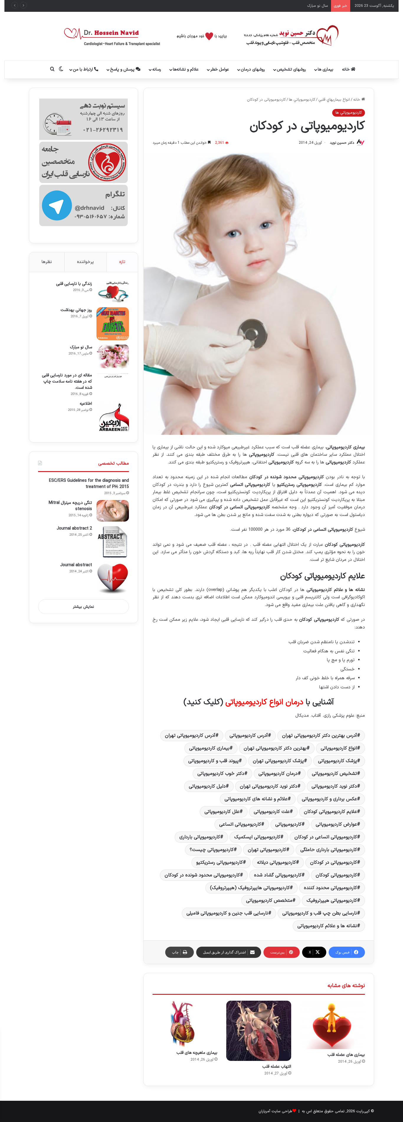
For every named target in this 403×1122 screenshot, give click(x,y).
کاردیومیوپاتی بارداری (199, 837)
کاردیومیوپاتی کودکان (336, 875)
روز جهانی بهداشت (76, 310)
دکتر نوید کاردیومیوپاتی (334, 786)
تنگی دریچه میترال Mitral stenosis (70, 506)
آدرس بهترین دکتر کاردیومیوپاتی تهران (319, 735)
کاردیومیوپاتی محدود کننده (330, 887)
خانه (346, 69)
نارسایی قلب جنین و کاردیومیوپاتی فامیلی (227, 913)
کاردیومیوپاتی (288, 824)
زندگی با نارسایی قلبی (74, 284)
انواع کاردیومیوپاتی (339, 748)
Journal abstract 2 (74, 528)
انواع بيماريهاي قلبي (334, 100)
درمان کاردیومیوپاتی (278, 773)
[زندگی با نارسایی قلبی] (112, 292)
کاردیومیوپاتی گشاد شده (278, 875)
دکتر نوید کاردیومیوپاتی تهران (268, 786)
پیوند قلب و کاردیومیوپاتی (213, 761)
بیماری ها (325, 69)
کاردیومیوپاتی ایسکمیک (257, 837)
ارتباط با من (83, 69)
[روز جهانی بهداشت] (112, 324)
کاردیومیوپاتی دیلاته (276, 862)
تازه (122, 262)
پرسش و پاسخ (123, 69)
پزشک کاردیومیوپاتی (337, 761)
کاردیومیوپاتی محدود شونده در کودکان (202, 875)
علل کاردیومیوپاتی (222, 811)
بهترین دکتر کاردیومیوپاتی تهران (275, 748)
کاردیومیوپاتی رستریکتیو (219, 862)
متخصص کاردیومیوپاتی (269, 900)
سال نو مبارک (81, 347)
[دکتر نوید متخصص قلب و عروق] (202, 36)
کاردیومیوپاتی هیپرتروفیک (332, 900)
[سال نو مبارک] (112, 356)
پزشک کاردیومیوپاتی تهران (278, 761)
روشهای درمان (253, 69)
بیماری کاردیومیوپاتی (209, 748)
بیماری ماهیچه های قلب (196, 1053)
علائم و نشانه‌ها (186, 69)
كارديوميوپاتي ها (302, 100)
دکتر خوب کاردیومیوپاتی (220, 773)
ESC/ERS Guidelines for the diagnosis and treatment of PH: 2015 (89, 484)
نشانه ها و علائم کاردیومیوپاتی (327, 926)
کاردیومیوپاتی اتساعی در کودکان (325, 837)
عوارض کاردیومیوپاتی (336, 824)
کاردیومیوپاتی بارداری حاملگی (328, 849)
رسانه (156, 69)
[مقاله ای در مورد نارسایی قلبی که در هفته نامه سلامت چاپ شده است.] (112, 375)
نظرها (47, 262)
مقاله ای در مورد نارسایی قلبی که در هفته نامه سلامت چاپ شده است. (67, 381)
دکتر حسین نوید (342, 143)
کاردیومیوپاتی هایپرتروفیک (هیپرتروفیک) (250, 887)
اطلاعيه (86, 404)
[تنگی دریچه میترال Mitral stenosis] (112, 511)
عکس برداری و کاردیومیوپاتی (329, 799)
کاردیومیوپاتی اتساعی (240, 824)
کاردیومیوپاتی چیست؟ (212, 849)
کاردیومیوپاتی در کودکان (333, 862)
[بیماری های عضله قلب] (332, 1025)
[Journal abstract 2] (112, 542)
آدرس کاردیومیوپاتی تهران (190, 735)
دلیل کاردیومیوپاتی (207, 786)
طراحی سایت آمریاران (275, 1111)
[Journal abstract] (112, 578)
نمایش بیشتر (83, 607)
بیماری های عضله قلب (346, 1055)
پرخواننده (85, 262)
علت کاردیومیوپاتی (272, 811)
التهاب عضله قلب (276, 1067)
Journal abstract (76, 565)
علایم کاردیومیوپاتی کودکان (330, 811)
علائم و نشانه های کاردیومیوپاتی (256, 799)
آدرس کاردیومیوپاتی (249, 735)
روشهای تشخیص (291, 69)
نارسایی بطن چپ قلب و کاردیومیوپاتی (319, 913)
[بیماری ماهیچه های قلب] (185, 1024)
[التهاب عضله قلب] (258, 1031)
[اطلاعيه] (112, 417)
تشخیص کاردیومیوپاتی (334, 773)
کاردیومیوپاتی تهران (267, 849)
